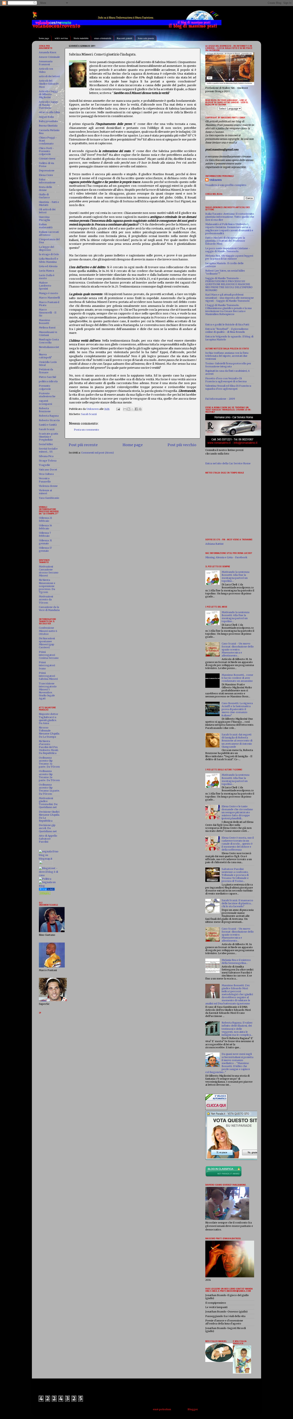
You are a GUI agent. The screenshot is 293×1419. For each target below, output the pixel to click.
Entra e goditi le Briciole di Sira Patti (227, 324)
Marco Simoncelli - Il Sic (47, 312)
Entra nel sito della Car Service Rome (228, 463)
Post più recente (83, 445)
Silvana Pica (46, 456)
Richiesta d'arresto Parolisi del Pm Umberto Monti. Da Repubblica (49, 747)
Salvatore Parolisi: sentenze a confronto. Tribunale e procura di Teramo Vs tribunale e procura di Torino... (235, 875)
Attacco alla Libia (49, 112)
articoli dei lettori (49, 76)
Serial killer (46, 444)
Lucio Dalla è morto (46, 277)
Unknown (215, 179)
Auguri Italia (46, 116)
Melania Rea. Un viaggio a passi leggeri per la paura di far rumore (229, 257)
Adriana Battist (214, 543)
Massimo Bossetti (44, 322)
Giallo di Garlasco (44, 196)
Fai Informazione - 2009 (220, 398)
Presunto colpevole (45, 387)
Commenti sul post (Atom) (97, 452)
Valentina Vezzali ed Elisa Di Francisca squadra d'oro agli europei (228, 387)
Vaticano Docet (48, 469)
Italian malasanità (45, 226)
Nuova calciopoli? (45, 356)
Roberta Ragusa (49, 415)
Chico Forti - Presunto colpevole (46, 151)
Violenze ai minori (45, 492)
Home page (133, 445)
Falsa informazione (47, 181)
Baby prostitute (48, 121)
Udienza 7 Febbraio (45, 534)
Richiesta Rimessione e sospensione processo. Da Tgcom (47, 585)
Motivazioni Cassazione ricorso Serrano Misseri (48, 571)
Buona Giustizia (48, 125)
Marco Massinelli (49, 297)
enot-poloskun (162, 1409)
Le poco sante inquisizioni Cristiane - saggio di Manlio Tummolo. (227, 250)
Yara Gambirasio (49, 497)
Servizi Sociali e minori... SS (48, 450)
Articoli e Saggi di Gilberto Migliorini (48, 94)
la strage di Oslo (49, 254)
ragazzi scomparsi (45, 402)
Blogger (193, 1409)
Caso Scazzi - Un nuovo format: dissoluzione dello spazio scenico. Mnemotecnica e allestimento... (238, 649)
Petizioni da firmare (46, 371)
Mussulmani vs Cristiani (48, 334)
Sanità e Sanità (48, 424)
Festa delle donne (45, 189)
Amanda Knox (47, 52)
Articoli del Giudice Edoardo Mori (49, 83)
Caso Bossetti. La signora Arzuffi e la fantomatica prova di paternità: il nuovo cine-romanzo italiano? (237, 709)
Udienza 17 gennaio (45, 549)
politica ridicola (48, 381)
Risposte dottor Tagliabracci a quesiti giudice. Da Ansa (48, 718)
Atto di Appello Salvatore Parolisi (48, 838)
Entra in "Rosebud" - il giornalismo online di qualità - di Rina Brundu (226, 330)
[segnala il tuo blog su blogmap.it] (49, 858)
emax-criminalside (102, 38)
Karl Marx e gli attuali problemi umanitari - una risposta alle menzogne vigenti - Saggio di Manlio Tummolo (229, 297)
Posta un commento (86, 429)
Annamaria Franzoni (45, 63)
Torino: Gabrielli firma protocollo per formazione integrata (228, 365)
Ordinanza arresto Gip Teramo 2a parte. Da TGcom (49, 776)
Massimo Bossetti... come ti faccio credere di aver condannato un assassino (237, 677)
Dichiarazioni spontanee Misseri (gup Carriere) (47, 643)
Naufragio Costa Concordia (49, 341)
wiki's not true (61, 38)
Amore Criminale (49, 56)
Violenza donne (48, 485)
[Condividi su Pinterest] (140, 409)
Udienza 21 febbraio (45, 519)
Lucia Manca (46, 270)
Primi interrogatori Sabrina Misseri (48, 675)
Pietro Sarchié (47, 377)
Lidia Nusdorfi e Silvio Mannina (48, 260)
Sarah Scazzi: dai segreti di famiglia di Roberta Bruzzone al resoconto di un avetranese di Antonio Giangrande (237, 740)
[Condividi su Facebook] (136, 409)
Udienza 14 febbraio (45, 527)
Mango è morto (48, 293)
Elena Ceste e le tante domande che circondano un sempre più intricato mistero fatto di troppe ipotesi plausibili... (237, 812)
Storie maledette (81, 38)
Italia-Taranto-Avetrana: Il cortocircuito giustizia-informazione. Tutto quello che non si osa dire (229, 216)
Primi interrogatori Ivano (47, 665)
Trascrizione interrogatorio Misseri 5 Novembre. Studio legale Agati (48, 691)
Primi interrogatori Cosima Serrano (49, 654)
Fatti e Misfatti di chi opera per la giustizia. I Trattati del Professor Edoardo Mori (225, 240)
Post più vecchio (182, 445)
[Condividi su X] (133, 409)
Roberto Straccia (49, 420)
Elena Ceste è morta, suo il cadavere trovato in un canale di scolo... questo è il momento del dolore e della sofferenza (238, 843)
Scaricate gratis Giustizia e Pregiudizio (48, 436)
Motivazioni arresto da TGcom (46, 599)
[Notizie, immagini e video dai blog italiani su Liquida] (46, 864)
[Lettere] (47, 889)
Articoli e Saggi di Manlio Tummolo (48, 104)
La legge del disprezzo (46, 248)
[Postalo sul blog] (129, 409)
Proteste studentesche (47, 395)
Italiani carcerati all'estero (49, 233)
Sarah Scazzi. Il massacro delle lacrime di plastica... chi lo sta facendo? (237, 903)
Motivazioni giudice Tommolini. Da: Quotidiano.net (48, 803)
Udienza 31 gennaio (45, 542)
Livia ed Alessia (48, 266)
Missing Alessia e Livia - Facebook (226, 557)
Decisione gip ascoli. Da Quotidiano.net (48, 828)
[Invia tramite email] (125, 409)
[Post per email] (118, 408)
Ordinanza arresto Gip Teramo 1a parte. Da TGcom (49, 789)
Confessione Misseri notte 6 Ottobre (48, 630)
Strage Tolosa (47, 460)
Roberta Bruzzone (45, 410)
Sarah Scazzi (89, 414)
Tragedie (44, 464)
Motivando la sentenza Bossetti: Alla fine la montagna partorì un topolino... (235, 576)
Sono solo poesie (146, 38)
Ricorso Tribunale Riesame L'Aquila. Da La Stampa (49, 732)
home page (44, 38)
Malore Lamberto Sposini (45, 285)
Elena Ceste (46, 175)
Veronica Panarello (45, 480)
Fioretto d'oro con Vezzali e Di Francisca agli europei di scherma (226, 380)
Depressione (46, 170)
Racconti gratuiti (124, 38)
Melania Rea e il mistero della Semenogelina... (236, 961)
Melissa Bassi (47, 327)
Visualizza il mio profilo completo (225, 185)
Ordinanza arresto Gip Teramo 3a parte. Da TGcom (49, 762)
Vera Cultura (46, 473)
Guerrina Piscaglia (44, 218)
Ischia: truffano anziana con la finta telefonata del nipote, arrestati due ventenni (226, 355)
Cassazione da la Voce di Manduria (49, 609)
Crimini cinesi (47, 158)
